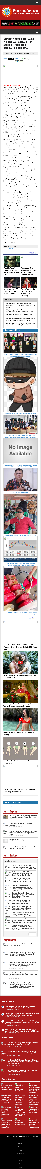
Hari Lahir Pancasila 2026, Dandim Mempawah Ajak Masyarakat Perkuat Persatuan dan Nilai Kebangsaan (20, 436)
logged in (13, 806)
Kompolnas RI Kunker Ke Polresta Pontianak (20, 824)
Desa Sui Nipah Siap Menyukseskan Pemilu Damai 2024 (20, 535)
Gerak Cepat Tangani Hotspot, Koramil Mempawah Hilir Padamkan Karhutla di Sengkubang (22, 1014)
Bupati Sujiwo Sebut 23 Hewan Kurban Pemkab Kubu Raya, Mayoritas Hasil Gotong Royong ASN (20, 324)
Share (5, 58)
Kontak (21, 1167)
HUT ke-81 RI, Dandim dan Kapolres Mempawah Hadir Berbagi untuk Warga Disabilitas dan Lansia (24, 880)
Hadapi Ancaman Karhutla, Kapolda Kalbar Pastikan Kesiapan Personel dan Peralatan (24, 901)
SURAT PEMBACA (20, 1157)
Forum (20, 1160)
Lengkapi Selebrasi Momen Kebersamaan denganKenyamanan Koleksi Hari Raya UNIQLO (23, 816)
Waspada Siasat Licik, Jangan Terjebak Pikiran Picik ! (20, 414)
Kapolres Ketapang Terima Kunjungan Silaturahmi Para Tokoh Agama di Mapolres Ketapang (24, 920)
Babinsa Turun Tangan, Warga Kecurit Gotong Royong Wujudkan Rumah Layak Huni (20, 1007)
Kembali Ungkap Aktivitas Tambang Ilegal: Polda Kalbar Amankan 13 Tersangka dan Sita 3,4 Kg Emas (23, 927)
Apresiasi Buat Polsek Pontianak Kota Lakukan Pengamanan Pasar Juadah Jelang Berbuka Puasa (22, 954)
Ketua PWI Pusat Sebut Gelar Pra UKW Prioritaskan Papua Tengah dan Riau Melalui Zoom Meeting (20, 355)
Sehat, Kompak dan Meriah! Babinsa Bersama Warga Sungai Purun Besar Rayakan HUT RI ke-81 (24, 867)
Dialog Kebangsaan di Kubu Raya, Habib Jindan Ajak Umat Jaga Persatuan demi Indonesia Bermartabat (20, 310)
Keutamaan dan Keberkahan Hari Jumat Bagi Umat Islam (22, 944)
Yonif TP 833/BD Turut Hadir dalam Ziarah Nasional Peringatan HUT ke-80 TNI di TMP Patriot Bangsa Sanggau (23, 964)
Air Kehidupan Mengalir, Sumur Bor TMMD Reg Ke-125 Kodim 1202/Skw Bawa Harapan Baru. (23, 974)
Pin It (16, 58)
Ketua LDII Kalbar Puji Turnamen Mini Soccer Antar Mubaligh (22, 847)
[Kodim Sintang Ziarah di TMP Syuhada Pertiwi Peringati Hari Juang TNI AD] (6, 1100)
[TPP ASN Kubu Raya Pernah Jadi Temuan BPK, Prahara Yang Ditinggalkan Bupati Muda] (20, 1100)
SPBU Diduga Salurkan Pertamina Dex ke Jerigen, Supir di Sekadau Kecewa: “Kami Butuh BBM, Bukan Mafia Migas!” (20, 613)
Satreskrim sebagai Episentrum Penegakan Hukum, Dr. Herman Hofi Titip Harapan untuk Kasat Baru (20, 319)
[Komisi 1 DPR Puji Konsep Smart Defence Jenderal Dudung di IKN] (34, 1111)
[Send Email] (30, 58)
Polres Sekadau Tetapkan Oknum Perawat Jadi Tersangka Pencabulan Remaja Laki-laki (23, 914)
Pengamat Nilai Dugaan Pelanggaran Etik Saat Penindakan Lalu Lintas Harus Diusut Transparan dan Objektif (20, 305)
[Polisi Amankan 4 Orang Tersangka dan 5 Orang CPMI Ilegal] (20, 1123)
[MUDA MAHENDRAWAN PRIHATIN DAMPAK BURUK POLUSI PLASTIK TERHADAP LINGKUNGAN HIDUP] (20, 1111)
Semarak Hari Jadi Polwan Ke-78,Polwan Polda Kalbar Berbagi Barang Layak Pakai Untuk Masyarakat (23, 895)
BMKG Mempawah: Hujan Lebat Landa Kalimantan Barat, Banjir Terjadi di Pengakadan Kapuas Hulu (20, 466)
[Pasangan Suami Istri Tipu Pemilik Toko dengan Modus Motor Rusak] (20, 1088)
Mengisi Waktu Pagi (16, 839)
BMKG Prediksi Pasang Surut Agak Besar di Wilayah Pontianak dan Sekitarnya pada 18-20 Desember (20, 564)
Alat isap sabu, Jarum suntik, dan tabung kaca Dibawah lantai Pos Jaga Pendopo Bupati (23, 832)
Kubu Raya (12, 249)
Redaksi (20, 1143)
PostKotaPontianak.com (20, 1136)
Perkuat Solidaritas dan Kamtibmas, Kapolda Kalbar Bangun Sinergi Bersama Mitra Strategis (22, 888)
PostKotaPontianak (29, 53)
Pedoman (20, 1147)
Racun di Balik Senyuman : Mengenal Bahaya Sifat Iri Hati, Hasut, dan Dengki (22, 1043)
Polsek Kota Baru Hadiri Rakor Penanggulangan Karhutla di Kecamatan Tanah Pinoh (22, 908)
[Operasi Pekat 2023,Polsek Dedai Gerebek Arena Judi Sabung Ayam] (6, 1088)
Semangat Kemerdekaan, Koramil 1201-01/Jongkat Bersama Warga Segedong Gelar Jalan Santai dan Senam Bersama (22, 1022)
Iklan (20, 1164)
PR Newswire (20, 1153)
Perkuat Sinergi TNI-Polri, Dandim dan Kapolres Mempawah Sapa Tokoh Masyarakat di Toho (23, 873)
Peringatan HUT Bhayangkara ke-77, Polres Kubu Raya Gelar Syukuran (22, 1071)
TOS (20, 1150)
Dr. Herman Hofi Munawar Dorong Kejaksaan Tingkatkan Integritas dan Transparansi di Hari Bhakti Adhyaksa (23, 1061)
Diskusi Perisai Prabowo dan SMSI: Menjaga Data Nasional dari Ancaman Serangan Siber (22, 1052)
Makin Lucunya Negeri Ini (20, 493)
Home (20, 1140)
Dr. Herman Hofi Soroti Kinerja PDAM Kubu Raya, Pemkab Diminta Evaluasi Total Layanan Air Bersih (19, 315)
